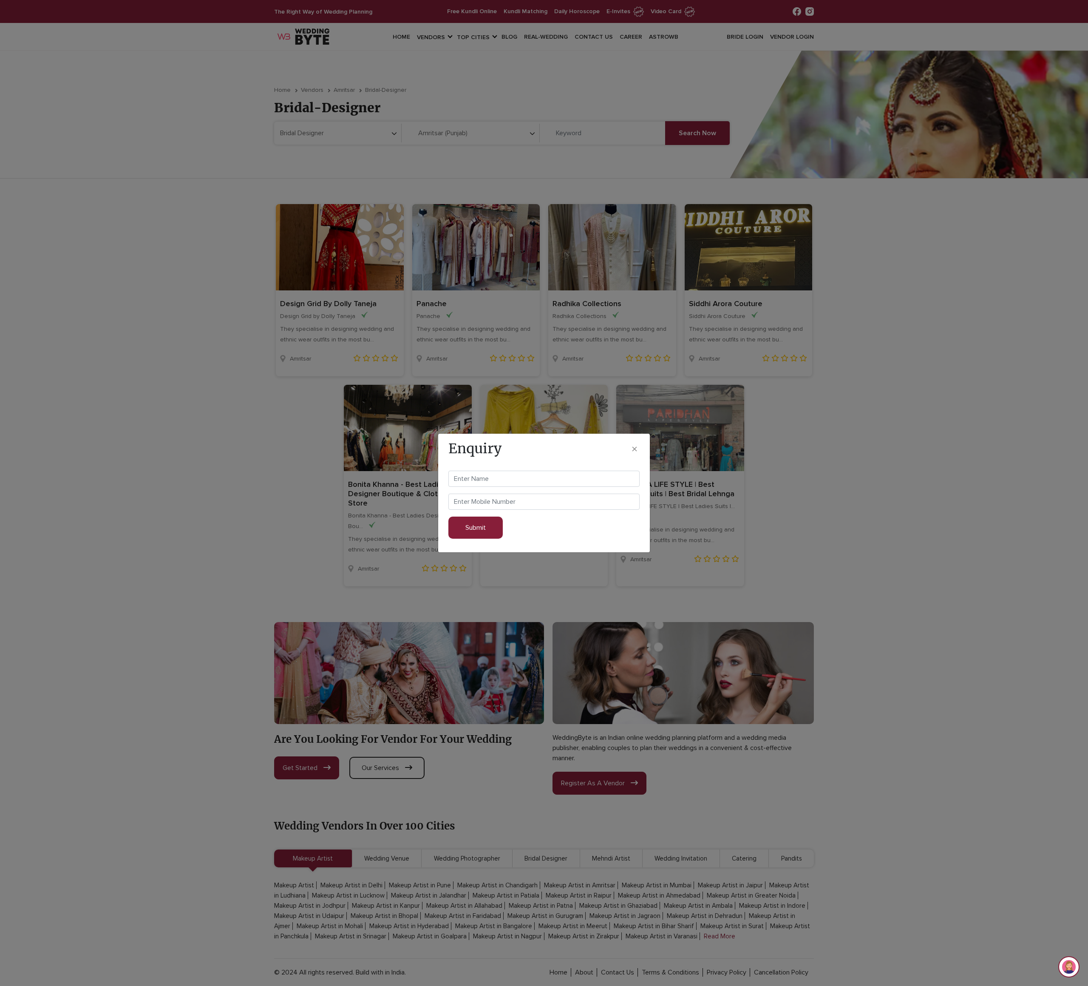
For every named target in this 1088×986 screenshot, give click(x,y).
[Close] (634, 448)
